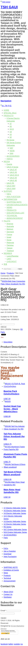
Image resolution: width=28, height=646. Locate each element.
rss (21, 644)
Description (8, 342)
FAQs (9, 194)
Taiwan (9, 248)
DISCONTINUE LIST (15, 213)
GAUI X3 (13, 177)
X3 (11, 134)
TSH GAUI (9, 7)
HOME (6, 110)
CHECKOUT (12, 261)
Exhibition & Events (11, 570)
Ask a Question (10, 551)
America (10, 223)
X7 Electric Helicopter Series (15, 508)
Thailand (10, 250)
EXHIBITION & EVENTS (17, 205)
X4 (11, 132)
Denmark (10, 232)
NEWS (9, 207)
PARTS (10, 159)
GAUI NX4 (11, 188)
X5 (11, 126)
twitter (10, 644)
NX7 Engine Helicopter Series (15, 529)
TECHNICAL (12, 215)
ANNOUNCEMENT (15, 218)
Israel (9, 237)
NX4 (11, 153)
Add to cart (3, 326)
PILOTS (7, 221)
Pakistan (10, 245)
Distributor (8, 597)
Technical (7, 578)
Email (3, 611)
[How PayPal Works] (9, 634)
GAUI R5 (10, 183)
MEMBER (8, 253)
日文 (5, 264)
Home (3, 273)
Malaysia (10, 242)
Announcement (9, 581)
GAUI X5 (13, 172)
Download (7, 554)
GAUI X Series (12, 167)
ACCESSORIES (13, 156)
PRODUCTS (8, 115)
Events (9, 164)
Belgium (10, 229)
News (6, 573)
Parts (6, 538)
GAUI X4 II (14, 175)
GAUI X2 (13, 180)
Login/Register (13, 256)
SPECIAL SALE (10, 113)
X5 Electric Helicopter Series (15, 511)
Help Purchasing (10, 557)
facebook (4, 644)
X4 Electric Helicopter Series (15, 513)
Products (10, 273)
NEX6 (12, 150)
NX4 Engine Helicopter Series (15, 532)
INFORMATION (10, 199)
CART (9, 259)
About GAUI (8, 592)
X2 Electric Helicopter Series (15, 524)
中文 (9, 106)
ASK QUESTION (13, 196)
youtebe (17, 644)
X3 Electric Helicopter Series (15, 521)
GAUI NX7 (11, 186)
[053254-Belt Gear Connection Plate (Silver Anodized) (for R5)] (14, 284)
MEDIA (7, 161)
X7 (11, 123)
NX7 (11, 148)
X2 (11, 137)
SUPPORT (8, 191)
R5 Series (10, 140)
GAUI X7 (13, 169)
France (9, 234)
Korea (9, 240)
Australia (10, 226)
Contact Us (8, 594)
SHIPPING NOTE (14, 202)
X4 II (12, 129)
